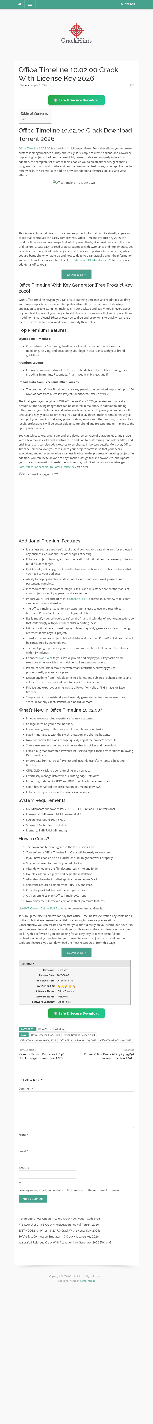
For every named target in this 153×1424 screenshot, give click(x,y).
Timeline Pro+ (78, 599)
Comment (26, 1088)
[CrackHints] (76, 34)
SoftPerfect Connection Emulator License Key (47, 467)
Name (24, 1134)
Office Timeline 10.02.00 (35, 148)
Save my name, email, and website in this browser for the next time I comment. (70, 1190)
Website (24, 1167)
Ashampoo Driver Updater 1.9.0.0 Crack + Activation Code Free (59, 1218)
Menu (28, 4)
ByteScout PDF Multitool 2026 (92, 260)
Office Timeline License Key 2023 (38, 1040)
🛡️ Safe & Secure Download (76, 100)
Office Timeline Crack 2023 (45, 1035)
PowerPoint (44, 658)
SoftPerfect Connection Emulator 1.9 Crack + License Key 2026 (59, 1236)
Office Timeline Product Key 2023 (78, 1040)
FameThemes (87, 1280)
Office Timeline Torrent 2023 (115, 1040)
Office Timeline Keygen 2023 (79, 1035)
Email (23, 1151)
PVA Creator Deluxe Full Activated (46, 908)
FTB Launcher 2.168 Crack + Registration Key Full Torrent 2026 (59, 1224)
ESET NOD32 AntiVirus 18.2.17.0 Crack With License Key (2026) (59, 1230)
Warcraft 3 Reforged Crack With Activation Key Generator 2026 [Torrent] (65, 1242)
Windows (60, 1029)
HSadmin (24, 85)
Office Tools (44, 1029)
